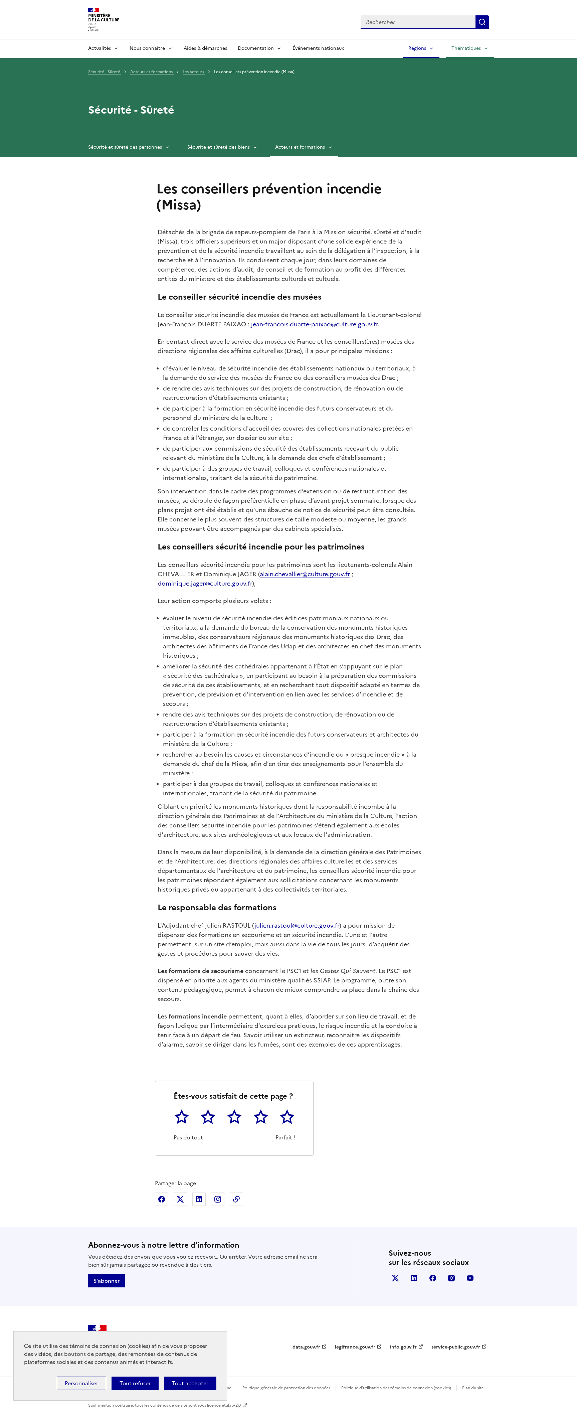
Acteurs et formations (152, 72)
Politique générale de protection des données (286, 1388)
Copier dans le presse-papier (236, 1199)
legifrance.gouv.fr (355, 1347)
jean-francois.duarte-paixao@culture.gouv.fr (314, 324)
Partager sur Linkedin (199, 1199)
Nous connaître (147, 48)
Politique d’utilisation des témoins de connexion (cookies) (396, 1388)
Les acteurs (194, 72)
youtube (470, 1278)
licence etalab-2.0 (224, 1405)
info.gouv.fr (403, 1347)
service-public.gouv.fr (455, 1347)
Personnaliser (81, 1383)
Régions (417, 48)
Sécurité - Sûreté (104, 72)
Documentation (256, 48)
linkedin (414, 1278)
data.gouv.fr (306, 1347)
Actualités (99, 48)
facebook (432, 1278)
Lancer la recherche (482, 22)
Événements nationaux (318, 48)
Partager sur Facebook (161, 1199)
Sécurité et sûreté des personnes (125, 147)
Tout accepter (190, 1383)
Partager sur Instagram (217, 1199)
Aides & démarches (205, 48)
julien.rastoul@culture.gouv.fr (296, 925)
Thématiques (466, 48)
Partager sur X (180, 1199)
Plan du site (473, 1388)
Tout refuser (135, 1383)
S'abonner (106, 1281)
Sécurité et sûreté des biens (218, 147)
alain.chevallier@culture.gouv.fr (305, 574)
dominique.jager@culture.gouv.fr (205, 583)
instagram (451, 1278)
